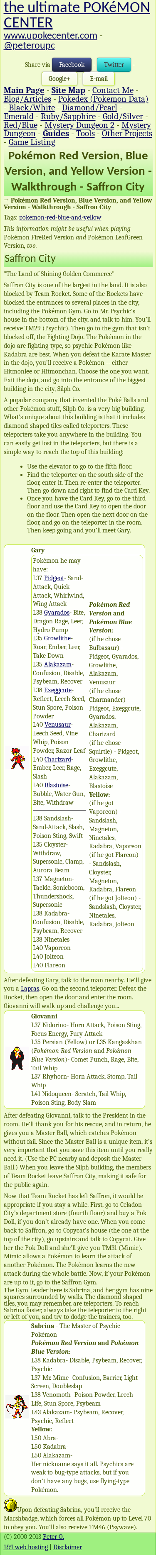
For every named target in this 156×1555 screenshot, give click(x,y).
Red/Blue (20, 125)
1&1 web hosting (26, 1547)
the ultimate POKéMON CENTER (77, 15)
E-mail (99, 79)
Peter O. (53, 1536)
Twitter (114, 64)
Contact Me (113, 90)
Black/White (32, 107)
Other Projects (127, 133)
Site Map (68, 90)
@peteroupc (29, 46)
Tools (85, 133)
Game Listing (32, 142)
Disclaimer (67, 1547)
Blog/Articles (27, 99)
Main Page (24, 90)
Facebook (71, 64)
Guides (56, 133)
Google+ (59, 79)
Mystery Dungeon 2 (79, 125)
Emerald (19, 116)
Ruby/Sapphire (68, 116)
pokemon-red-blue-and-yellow (60, 217)
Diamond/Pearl (89, 107)
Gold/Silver (123, 116)
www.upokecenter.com (50, 36)
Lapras (30, 988)
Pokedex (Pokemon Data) (103, 99)
